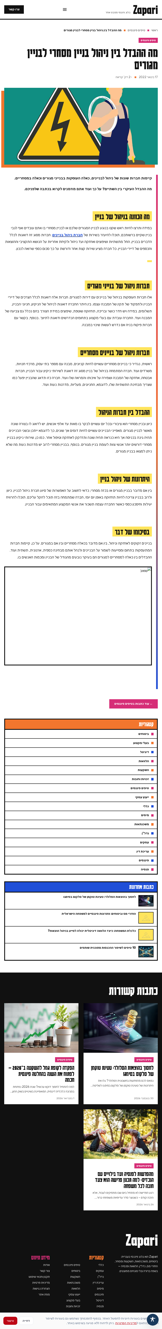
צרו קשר (14, 9)
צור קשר (45, 1271)
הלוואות (76, 1288)
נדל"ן (101, 1277)
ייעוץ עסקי (74, 1294)
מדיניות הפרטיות (126, 1323)
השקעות (75, 1277)
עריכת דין (98, 1282)
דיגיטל (100, 1300)
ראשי (154, 30)
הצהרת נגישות (41, 1288)
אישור (10, 1321)
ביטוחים (76, 1271)
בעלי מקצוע (73, 1300)
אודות (46, 1265)
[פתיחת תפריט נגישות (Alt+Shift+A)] (153, 1320)
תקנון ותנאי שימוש (39, 1277)
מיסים (100, 1288)
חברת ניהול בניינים (67, 235)
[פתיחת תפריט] (64, 9)
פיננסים (99, 1294)
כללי (101, 1265)
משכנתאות (73, 1282)
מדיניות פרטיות (41, 1282)
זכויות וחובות (73, 1306)
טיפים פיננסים (136, 30)
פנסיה (100, 1306)
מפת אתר (44, 1294)
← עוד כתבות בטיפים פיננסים (133, 704)
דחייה (26, 1321)
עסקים (100, 1271)
